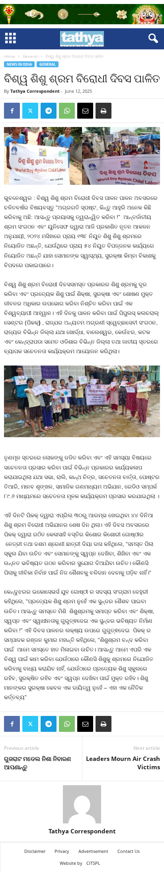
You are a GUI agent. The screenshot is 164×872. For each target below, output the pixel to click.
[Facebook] (12, 111)
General (30, 56)
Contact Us (128, 851)
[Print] (103, 111)
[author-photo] (82, 804)
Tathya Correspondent (35, 91)
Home (9, 56)
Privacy (62, 851)
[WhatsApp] (67, 111)
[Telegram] (49, 111)
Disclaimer (34, 851)
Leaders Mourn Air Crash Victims (123, 763)
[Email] (85, 111)
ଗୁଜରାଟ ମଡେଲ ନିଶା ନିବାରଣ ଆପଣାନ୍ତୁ (37, 763)
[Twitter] (30, 111)
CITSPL (93, 863)
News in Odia (19, 64)
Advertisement (93, 851)
